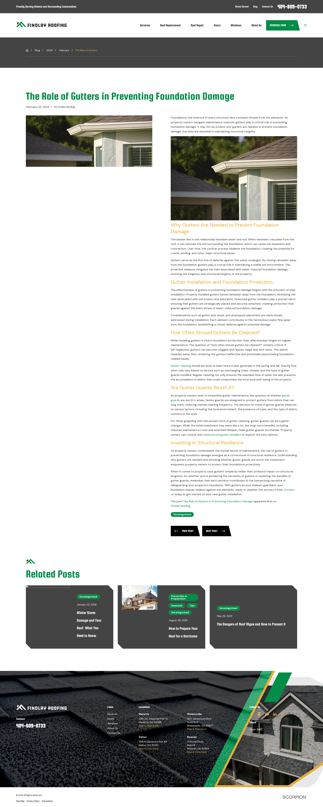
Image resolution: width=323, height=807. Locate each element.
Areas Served (242, 6)
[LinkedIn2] (275, 714)
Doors (110, 718)
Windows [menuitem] (236, 25)
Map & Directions (148, 725)
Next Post (212, 531)
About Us (112, 728)
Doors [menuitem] (217, 25)
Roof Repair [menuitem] (197, 25)
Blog (255, 6)
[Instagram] (282, 714)
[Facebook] (251, 714)
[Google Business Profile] (259, 714)
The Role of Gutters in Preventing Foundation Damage (218, 501)
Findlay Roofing (180, 506)
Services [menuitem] (145, 25)
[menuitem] (20, 801)
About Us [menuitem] (256, 25)
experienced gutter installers (222, 435)
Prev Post (188, 531)
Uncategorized (182, 514)
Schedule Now (278, 25)
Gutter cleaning (181, 366)
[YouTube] (267, 714)
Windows (112, 723)
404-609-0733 (292, 6)
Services (112, 714)
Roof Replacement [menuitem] (170, 25)
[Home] (41, 25)
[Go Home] (27, 50)
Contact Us (267, 6)
